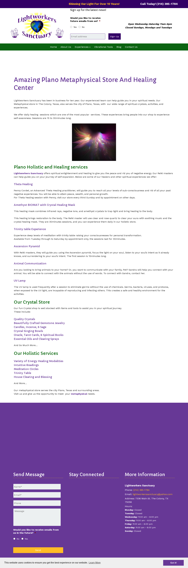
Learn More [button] (95, 562)
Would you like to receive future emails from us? (85, 19)
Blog (118, 47)
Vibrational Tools (103, 47)
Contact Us (131, 47)
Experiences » (82, 47)
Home (53, 47)
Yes (75, 27)
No (83, 27)
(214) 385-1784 (141, 490)
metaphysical (79, 393)
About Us (66, 47)
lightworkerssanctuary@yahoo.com (152, 494)
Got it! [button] (173, 563)
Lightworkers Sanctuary (28, 173)
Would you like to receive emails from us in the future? (36, 531)
